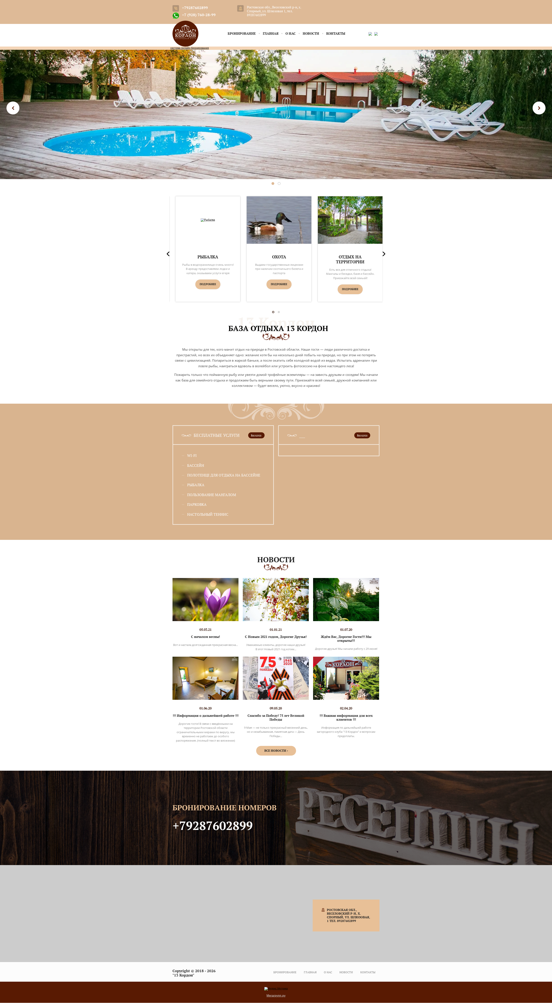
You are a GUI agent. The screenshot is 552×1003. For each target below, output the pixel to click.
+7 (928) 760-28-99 (199, 14)
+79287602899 (195, 7)
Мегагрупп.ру (276, 995)
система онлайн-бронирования (189, 48)
